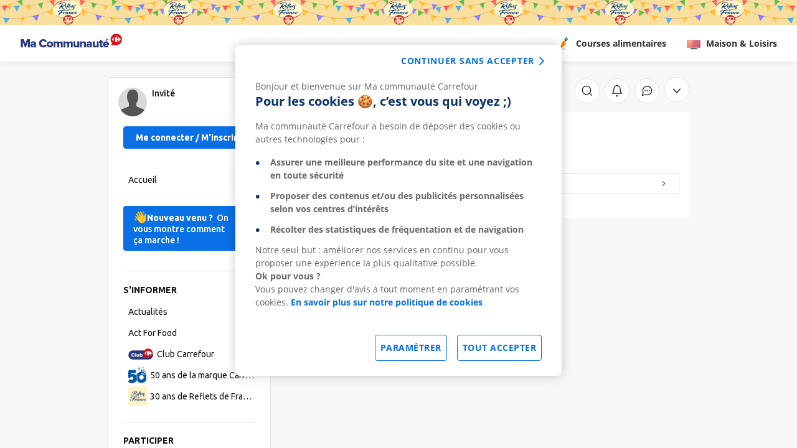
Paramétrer (410, 347)
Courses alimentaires (621, 43)
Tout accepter (500, 347)
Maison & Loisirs (741, 43)
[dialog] (398, 210)
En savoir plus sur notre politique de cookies (387, 302)
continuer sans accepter (467, 61)
